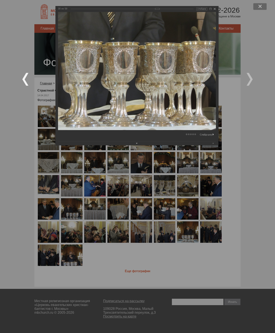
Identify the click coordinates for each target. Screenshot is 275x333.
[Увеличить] (210, 9)
